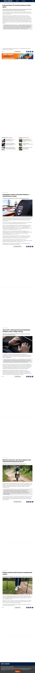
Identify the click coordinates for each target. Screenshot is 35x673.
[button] (2, 1)
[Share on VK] (27, 51)
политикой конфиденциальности (17, 669)
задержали (9, 372)
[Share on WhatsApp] (32, 51)
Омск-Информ (8, 1)
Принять (17, 671)
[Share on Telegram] (30, 51)
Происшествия (12, 3)
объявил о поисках (23, 595)
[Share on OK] (29, 51)
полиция (10, 137)
